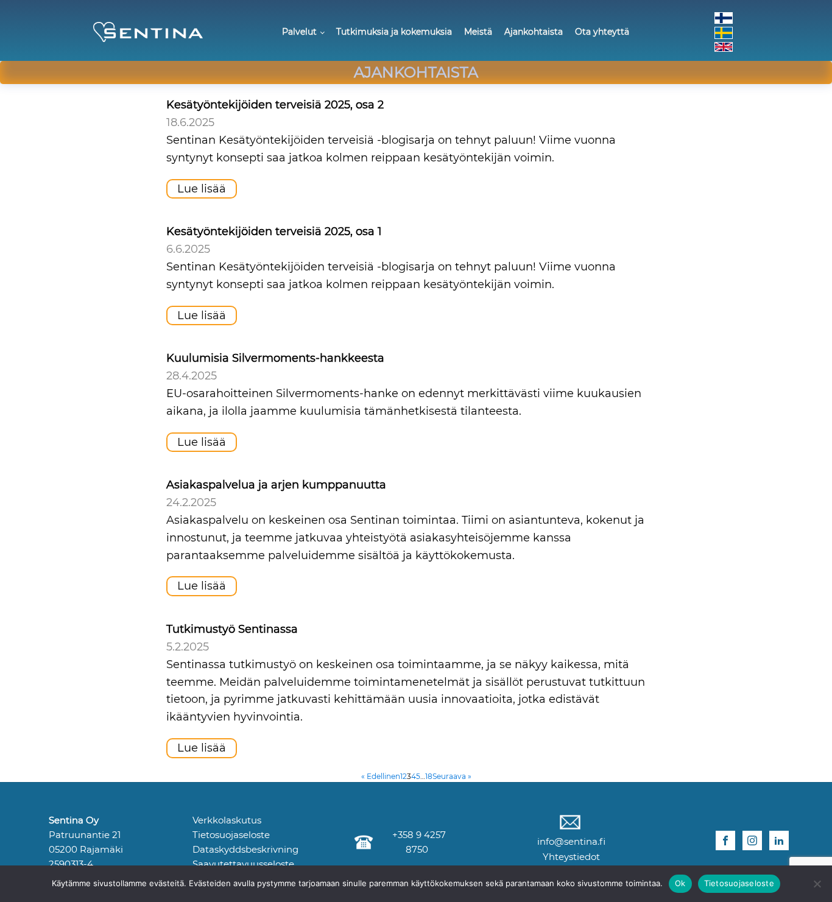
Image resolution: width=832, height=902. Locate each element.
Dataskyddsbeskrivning (245, 849)
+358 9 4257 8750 (416, 842)
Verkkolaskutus (226, 820)
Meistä (478, 31)
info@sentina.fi (570, 841)
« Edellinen (380, 776)
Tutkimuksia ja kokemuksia (394, 31)
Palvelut (299, 31)
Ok (680, 883)
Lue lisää (201, 189)
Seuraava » (451, 776)
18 (428, 776)
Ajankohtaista (533, 31)
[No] (817, 884)
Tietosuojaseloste (231, 834)
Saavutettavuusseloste (243, 864)
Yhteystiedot (570, 856)
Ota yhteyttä (602, 31)
